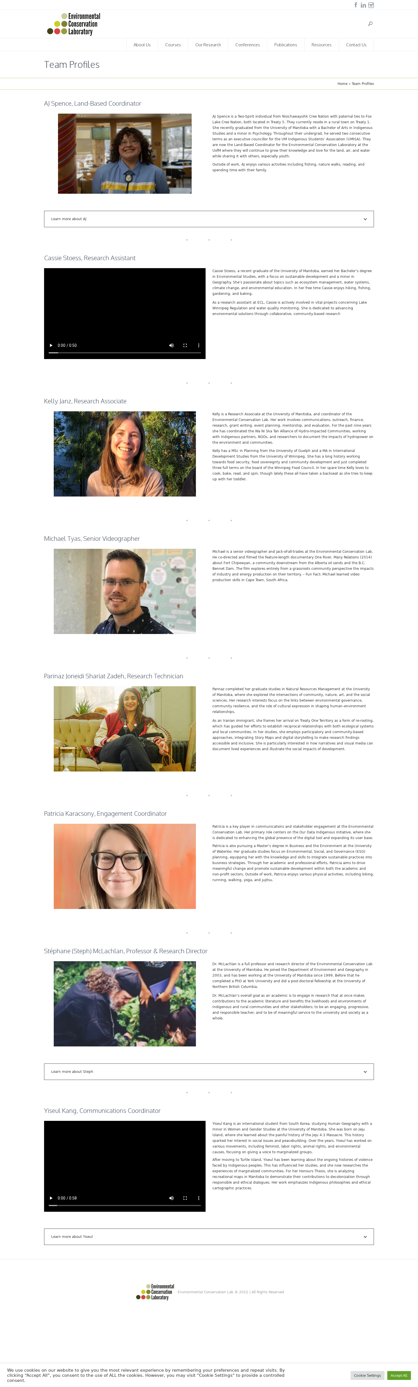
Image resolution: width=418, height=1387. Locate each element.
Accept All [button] (399, 1375)
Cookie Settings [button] (367, 1375)
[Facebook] (356, 5)
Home (342, 84)
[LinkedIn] (363, 5)
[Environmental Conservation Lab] (155, 1292)
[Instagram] (371, 5)
